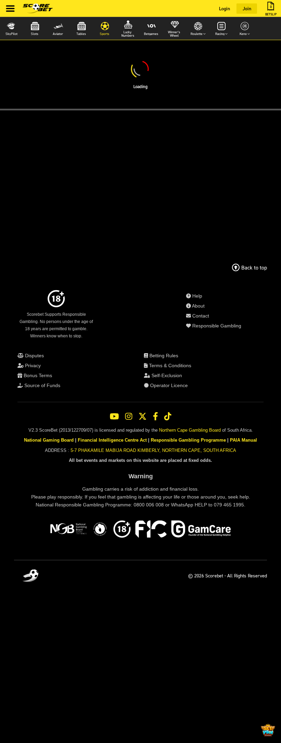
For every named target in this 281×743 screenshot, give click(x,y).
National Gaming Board (49, 440)
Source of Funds (41, 385)
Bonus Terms (37, 375)
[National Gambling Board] (68, 530)
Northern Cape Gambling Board (190, 430)
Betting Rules (163, 355)
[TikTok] (167, 416)
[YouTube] (114, 416)
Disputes (34, 355)
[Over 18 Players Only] (122, 530)
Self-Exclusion (166, 375)
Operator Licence (168, 385)
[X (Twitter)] (142, 416)
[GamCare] (201, 530)
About (198, 306)
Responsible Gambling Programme (188, 440)
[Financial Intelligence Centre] (151, 530)
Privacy (32, 365)
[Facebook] (155, 416)
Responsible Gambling (216, 325)
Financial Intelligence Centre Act (112, 440)
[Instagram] (128, 416)
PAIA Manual (243, 440)
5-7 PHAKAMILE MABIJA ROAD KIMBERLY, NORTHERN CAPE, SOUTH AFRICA (153, 450)
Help (196, 296)
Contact (200, 316)
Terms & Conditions (169, 365)
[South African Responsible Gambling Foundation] (100, 530)
